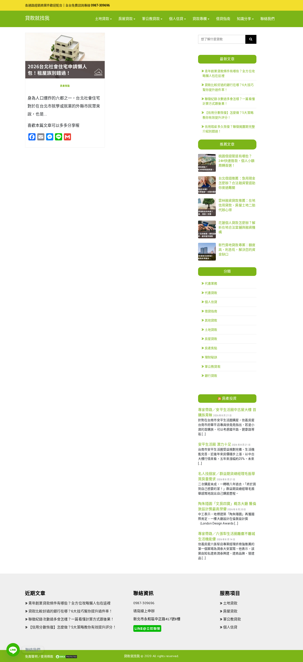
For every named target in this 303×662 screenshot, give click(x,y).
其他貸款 (211, 320)
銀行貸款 (211, 375)
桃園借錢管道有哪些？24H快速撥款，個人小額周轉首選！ (236, 160)
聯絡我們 (267, 19)
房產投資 (229, 398)
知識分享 (244, 19)
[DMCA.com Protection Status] (66, 656)
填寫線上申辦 (144, 611)
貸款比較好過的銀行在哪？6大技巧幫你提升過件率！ (70, 611)
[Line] (13, 649)
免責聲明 (31, 656)
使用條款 (47, 656)
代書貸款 (211, 293)
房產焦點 (65, 85)
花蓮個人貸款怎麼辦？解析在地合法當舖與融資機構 (236, 227)
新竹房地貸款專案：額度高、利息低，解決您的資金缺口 (236, 249)
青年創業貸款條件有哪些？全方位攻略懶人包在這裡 (69, 603)
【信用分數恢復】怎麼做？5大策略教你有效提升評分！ (72, 627)
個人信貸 (176, 19)
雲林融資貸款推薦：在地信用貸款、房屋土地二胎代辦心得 (236, 205)
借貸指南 (223, 19)
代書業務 (211, 283)
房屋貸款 (125, 19)
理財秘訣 (211, 357)
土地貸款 (102, 19)
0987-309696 (100, 5)
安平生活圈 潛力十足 (214, 444)
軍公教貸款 (151, 19)
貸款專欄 (200, 19)
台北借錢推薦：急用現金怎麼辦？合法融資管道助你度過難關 (236, 183)
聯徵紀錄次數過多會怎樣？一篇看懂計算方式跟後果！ (71, 619)
